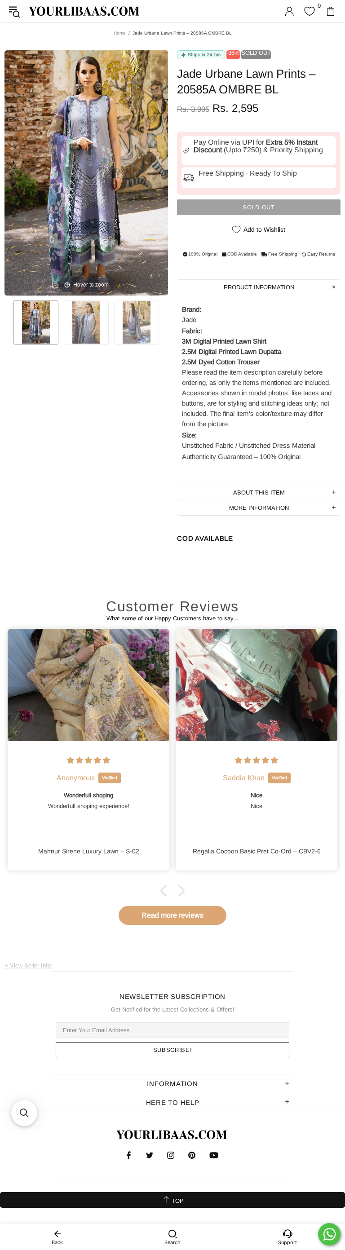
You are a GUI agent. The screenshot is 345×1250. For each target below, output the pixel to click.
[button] (165, 890)
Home (120, 33)
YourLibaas (85, 11)
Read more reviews (172, 915)
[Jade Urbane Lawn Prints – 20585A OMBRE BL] (35, 322)
